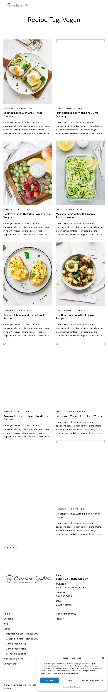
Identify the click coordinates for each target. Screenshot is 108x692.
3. (10, 547)
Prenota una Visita (13, 658)
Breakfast (8, 108)
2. (7, 547)
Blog (5, 623)
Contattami (9, 663)
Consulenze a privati (17, 643)
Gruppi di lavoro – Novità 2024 (23, 638)
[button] (102, 658)
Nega (70, 680)
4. (14, 547)
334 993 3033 (64, 596)
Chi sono (8, 618)
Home (6, 613)
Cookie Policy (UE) (66, 613)
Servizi (7, 628)
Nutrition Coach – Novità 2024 (23, 633)
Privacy (77, 687)
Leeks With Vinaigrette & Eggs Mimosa (79, 416)
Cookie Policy (68, 687)
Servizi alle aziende (16, 653)
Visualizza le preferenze (92, 680)
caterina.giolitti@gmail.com (72, 578)
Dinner (60, 209)
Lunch (59, 108)
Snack (7, 209)
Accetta (49, 680)
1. (4, 547)
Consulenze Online (16, 648)
